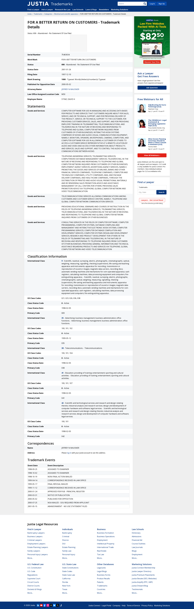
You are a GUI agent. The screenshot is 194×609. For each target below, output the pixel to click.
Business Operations (106, 536)
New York (66, 585)
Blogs (134, 551)
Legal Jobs (101, 567)
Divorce (65, 540)
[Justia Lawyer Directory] (61, 605)
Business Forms (103, 575)
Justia (29, 14)
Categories (48, 14)
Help (124, 606)
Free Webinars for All (150, 99)
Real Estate (101, 551)
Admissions (136, 536)
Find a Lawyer (33, 10)
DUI (63, 543)
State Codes (67, 571)
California (66, 578)
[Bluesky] (54, 605)
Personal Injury (68, 554)
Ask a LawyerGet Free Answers (148, 75)
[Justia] (38, 4)
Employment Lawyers (36, 543)
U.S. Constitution (34, 567)
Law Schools (77, 10)
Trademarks (38, 14)
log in (69, 453)
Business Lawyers (34, 536)
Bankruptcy (67, 533)
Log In (152, 4)
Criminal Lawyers (34, 540)
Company (116, 606)
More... (30, 558)
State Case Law (68, 575)
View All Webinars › (152, 155)
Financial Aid (137, 540)
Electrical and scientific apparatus (66, 14)
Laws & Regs (91, 10)
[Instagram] (47, 605)
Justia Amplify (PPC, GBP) (142, 582)
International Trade (105, 547)
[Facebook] (44, 605)
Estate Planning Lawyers (37, 547)
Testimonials (137, 589)
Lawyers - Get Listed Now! (152, 200)
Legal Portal (106, 606)
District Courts (33, 585)
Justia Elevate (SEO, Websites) (144, 578)
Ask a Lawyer (47, 10)
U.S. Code (31, 571)
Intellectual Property (105, 543)
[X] (57, 605)
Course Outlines (138, 543)
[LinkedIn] (38, 605)
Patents (100, 582)
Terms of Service (133, 606)
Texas (64, 589)
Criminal (65, 536)
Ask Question (152, 87)
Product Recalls (103, 578)
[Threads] (51, 605)
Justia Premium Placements (143, 575)
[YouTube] (41, 605)
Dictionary (136, 533)
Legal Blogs (102, 571)
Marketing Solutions (119, 10)
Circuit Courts (33, 582)
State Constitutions (70, 567)
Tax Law (100, 554)
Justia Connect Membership (143, 567)
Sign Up (162, 4)
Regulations (32, 575)
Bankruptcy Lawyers (36, 533)
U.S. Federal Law (35, 564)
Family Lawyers (33, 551)
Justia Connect (94, 606)
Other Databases (105, 564)
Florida (65, 582)
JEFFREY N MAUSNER (70, 89)
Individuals (67, 529)
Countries (101, 589)
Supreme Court (33, 578)
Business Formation (105, 533)
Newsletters (104, 10)
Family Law (66, 551)
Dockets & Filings (34, 589)
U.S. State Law (69, 564)
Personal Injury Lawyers (37, 554)
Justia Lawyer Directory (141, 571)
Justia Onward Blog (140, 585)
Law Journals (137, 547)
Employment (102, 540)
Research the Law (62, 10)
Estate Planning (68, 547)
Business (101, 529)
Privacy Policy (147, 606)
